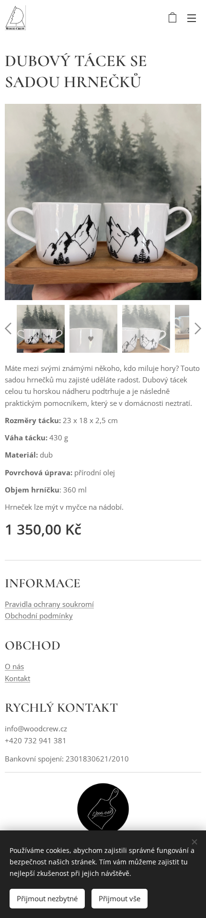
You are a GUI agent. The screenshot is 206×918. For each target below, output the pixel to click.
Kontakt (17, 678)
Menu (191, 17)
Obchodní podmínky (39, 615)
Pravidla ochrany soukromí (49, 604)
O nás (14, 666)
